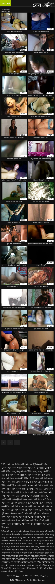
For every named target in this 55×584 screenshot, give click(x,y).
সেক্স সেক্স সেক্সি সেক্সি (41, 506)
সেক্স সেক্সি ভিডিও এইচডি (34, 509)
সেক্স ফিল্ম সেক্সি (33, 502)
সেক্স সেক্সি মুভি (17, 568)
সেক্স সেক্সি (10, 576)
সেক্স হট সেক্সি (23, 513)
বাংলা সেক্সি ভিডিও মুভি (20, 481)
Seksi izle (27, 576)
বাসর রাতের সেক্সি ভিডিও (44, 488)
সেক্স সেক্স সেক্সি (26, 506)
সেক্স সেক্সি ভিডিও (17, 509)
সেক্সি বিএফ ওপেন (40, 523)
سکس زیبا (18, 576)
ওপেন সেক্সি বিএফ (38, 467)
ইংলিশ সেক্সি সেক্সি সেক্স (23, 464)
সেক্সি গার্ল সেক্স (12, 516)
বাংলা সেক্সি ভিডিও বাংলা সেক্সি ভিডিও (19, 543)
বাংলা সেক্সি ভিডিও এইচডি (24, 478)
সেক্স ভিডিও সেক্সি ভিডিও (10, 506)
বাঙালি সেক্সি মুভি (28, 488)
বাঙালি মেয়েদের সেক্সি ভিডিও (32, 485)
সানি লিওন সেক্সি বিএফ (40, 559)
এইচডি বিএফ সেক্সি (24, 467)
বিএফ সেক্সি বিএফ (17, 492)
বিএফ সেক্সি (5, 492)
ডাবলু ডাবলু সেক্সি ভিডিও (42, 471)
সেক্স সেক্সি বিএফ (28, 565)
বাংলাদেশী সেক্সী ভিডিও (16, 546)
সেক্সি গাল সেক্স (23, 516)
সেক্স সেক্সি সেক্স (11, 513)
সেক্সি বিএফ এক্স (27, 523)
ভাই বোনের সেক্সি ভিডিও (38, 495)
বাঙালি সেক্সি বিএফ (13, 550)
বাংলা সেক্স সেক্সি (44, 474)
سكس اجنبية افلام (40, 576)
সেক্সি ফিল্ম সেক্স (35, 516)
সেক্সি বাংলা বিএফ (13, 520)
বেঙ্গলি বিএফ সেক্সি (44, 492)
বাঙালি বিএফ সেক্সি (14, 485)
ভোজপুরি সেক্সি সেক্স (19, 499)
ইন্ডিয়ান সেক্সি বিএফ (8, 467)
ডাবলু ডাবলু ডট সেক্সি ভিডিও (22, 471)
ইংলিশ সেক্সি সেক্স (7, 464)
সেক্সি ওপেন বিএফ (7, 571)
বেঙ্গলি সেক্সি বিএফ (8, 495)
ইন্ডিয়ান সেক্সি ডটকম (40, 464)
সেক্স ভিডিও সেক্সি (46, 502)
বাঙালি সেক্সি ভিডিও (14, 488)
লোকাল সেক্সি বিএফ (35, 499)
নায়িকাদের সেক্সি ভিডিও (28, 474)
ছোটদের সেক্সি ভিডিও (41, 534)
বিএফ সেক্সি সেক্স (31, 492)
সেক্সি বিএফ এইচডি (37, 520)
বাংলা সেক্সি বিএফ (7, 478)
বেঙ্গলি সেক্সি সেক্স (22, 495)
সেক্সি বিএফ (25, 520)
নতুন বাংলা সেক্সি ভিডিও (10, 474)
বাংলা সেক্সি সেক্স (35, 481)
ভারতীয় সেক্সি (6, 499)
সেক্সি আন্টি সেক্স (34, 513)
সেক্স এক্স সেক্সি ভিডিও (19, 502)
